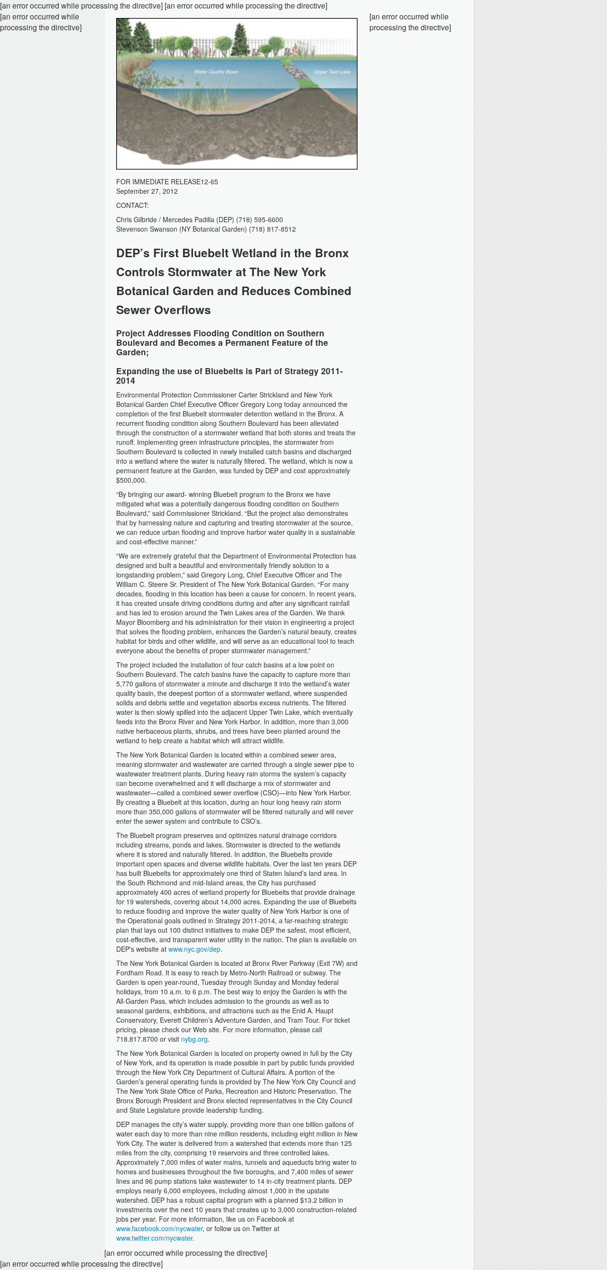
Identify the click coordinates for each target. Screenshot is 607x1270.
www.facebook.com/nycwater (159, 1228)
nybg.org (194, 1039)
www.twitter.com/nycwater (154, 1238)
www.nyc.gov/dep (194, 949)
